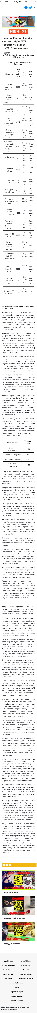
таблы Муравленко (8, 965)
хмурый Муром (26, 961)
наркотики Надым (17, 992)
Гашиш (7, 2)
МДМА (26, 2)
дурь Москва (8, 961)
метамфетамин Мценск (26, 968)
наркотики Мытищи (26, 978)
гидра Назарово (17, 996)
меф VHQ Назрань (17, 1000)
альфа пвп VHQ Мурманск (8, 976)
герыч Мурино (8, 970)
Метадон (17, 2)
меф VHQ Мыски (26, 974)
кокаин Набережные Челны (17, 985)
